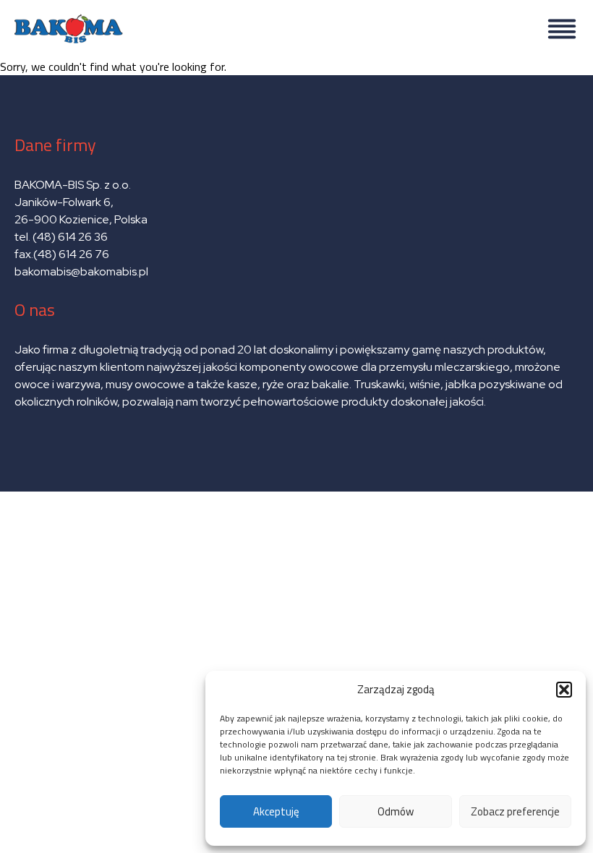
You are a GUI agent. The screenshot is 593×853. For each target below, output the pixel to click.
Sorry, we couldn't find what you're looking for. (284, 275)
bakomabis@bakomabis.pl (81, 271)
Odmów (395, 811)
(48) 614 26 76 (72, 254)
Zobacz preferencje (515, 811)
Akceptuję (276, 811)
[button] (564, 689)
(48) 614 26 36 (70, 236)
